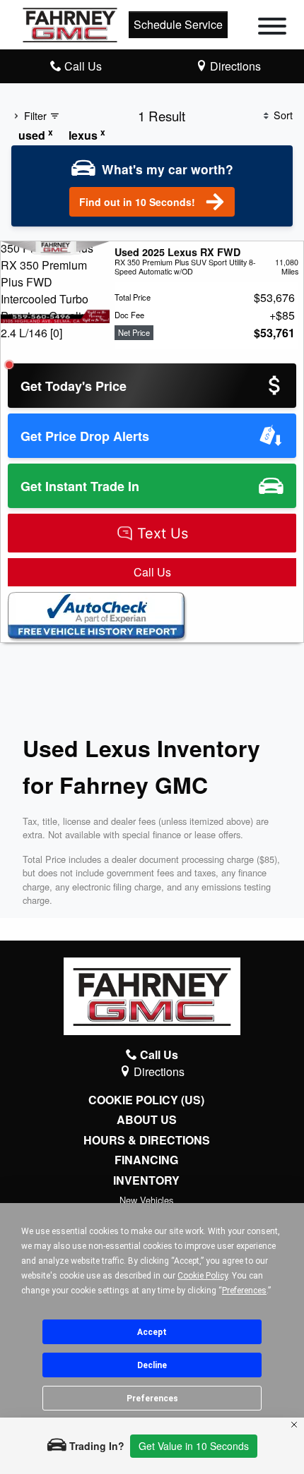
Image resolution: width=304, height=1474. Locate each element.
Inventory (146, 1180)
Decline (152, 1365)
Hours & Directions (146, 1140)
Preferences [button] (244, 1290)
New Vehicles (146, 1200)
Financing (146, 1160)
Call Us (152, 572)
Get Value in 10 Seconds (194, 1446)
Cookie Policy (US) (146, 1100)
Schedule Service (178, 24)
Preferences (152, 1398)
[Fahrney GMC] (70, 23)
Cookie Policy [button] (202, 1276)
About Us (147, 1119)
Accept (152, 1332)
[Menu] (272, 28)
